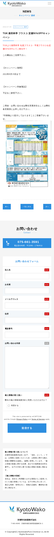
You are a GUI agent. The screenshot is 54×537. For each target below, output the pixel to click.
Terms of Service (38, 419)
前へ (6, 206)
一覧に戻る (27, 206)
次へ (47, 206)
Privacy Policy (22, 419)
